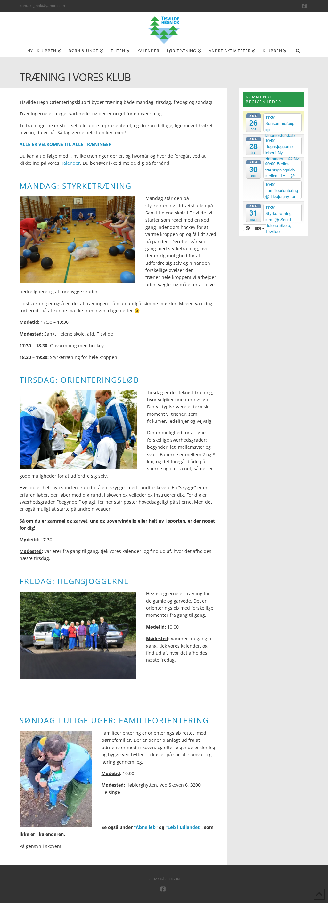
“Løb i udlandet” (183, 827)
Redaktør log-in (164, 878)
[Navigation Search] (298, 53)
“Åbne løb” (146, 827)
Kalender (70, 163)
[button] (254, 228)
